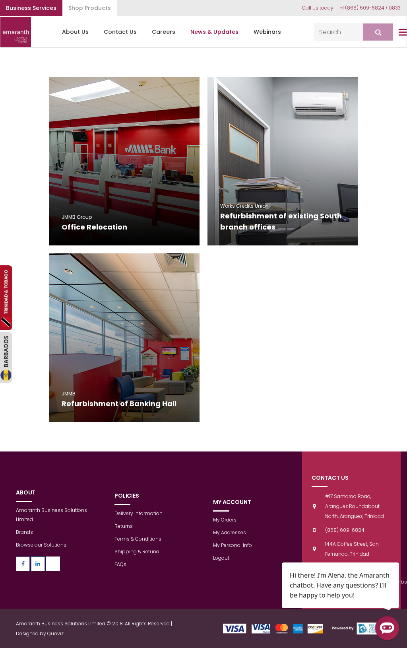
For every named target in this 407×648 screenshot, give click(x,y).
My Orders (224, 519)
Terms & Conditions (137, 538)
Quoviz (55, 633)
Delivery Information (138, 513)
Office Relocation (94, 227)
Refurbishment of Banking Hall (119, 404)
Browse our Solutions (41, 544)
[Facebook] (23, 564)
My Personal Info (232, 545)
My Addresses (229, 532)
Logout (221, 558)
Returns (123, 526)
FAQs (120, 564)
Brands (24, 532)
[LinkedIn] (38, 564)
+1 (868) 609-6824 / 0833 (370, 7)
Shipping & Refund (136, 551)
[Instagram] (53, 564)
